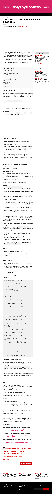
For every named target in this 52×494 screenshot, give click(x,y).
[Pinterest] (42, 27)
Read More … (7, 86)
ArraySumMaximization (26, 448)
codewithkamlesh (23, 26)
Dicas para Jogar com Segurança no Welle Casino (41, 73)
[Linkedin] (6, 1)
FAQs (5, 85)
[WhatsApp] (45, 27)
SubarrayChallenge (18, 456)
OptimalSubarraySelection (9, 454)
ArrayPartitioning (7, 448)
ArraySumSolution (7, 450)
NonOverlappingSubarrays (17, 453)
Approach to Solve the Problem (11, 73)
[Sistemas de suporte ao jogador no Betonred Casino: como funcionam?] (26, 469)
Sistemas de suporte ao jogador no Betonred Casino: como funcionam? (41, 65)
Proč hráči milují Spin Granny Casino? (41, 80)
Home (4, 17)
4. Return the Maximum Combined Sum (14, 79)
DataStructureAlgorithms (9, 451)
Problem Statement (8, 70)
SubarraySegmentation (8, 457)
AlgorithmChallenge (10, 447)
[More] (48, 27)
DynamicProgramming (20, 451)
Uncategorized (38, 55)
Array (11, 17)
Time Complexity (7, 80)
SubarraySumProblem (19, 457)
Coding (7, 17)
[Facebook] (2, 1)
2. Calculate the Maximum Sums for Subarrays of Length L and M (19, 75)
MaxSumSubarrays (7, 453)
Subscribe (46, 488)
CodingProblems (25, 450)
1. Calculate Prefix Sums (11, 74)
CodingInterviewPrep (16, 450)
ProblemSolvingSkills (20, 454)
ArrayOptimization (20, 447)
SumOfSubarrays (28, 457)
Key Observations (8, 71)
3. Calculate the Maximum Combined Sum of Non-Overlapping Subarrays (18, 78)
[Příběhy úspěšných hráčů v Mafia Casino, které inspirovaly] (10, 469)
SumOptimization (6, 459)
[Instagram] (4, 1)
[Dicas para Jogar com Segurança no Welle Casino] (42, 469)
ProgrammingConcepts (8, 456)
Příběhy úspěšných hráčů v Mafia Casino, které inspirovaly (42, 57)
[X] (7, 1)
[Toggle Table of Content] (30, 69)
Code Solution (7, 82)
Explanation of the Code (9, 83)
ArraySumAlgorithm (15, 448)
